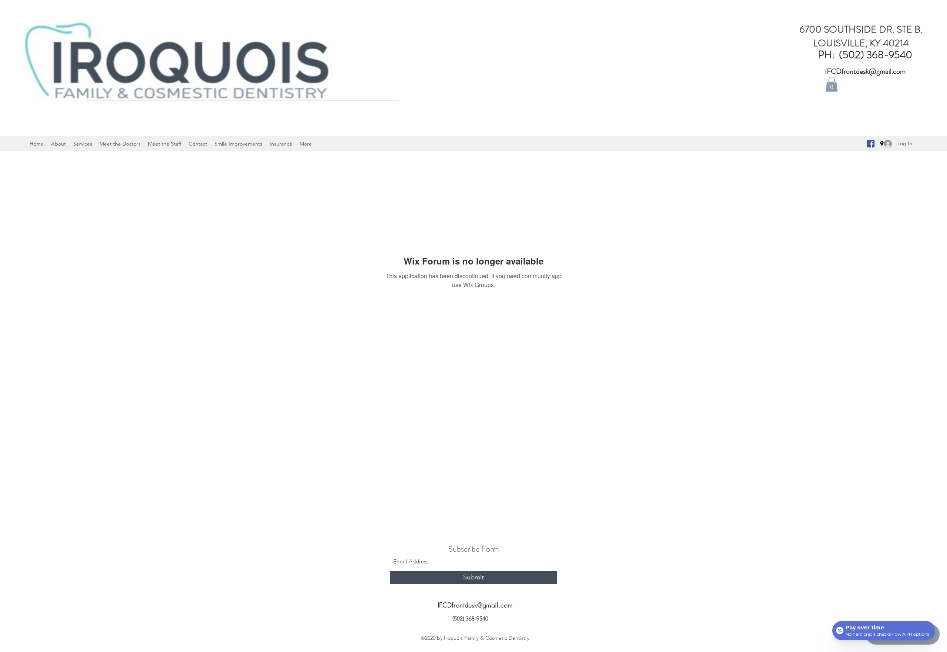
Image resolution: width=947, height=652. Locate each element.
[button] (831, 84)
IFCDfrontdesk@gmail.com (865, 71)
